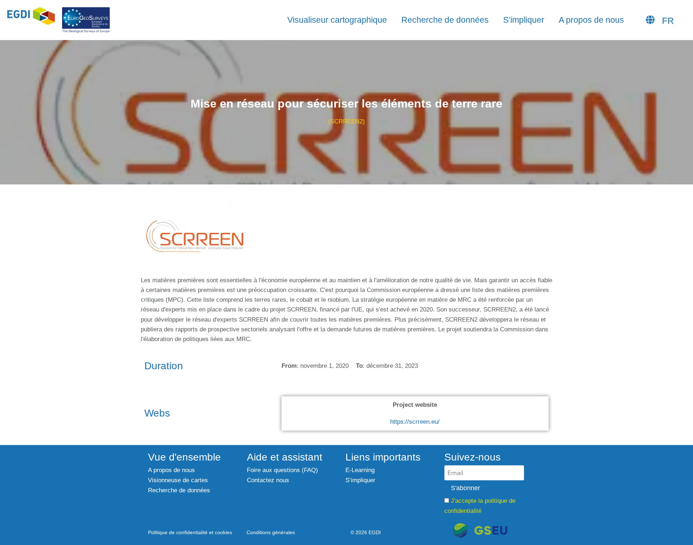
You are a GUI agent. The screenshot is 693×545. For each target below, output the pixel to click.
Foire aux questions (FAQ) (282, 470)
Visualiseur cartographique (337, 20)
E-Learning (360, 470)
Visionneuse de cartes (178, 480)
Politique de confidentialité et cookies (190, 532)
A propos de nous (591, 20)
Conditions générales (271, 532)
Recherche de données (445, 20)
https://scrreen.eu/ (415, 421)
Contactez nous (268, 480)
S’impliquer (523, 20)
